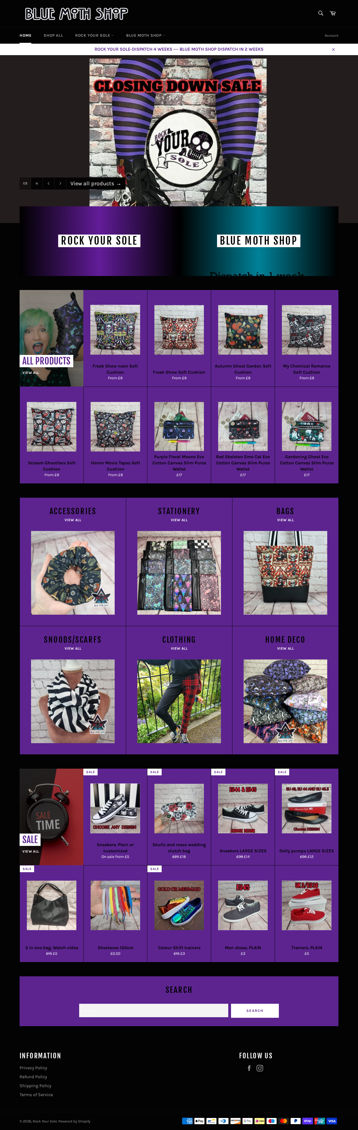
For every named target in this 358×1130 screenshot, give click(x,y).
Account (331, 35)
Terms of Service (36, 1094)
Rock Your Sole (45, 1121)
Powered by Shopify (74, 1121)
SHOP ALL (53, 35)
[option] (179, 139)
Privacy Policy (33, 1067)
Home (25, 35)
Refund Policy (33, 1076)
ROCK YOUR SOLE (93, 35)
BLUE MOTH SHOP (144, 35)
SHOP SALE (87, 183)
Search (254, 1011)
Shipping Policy (35, 1085)
